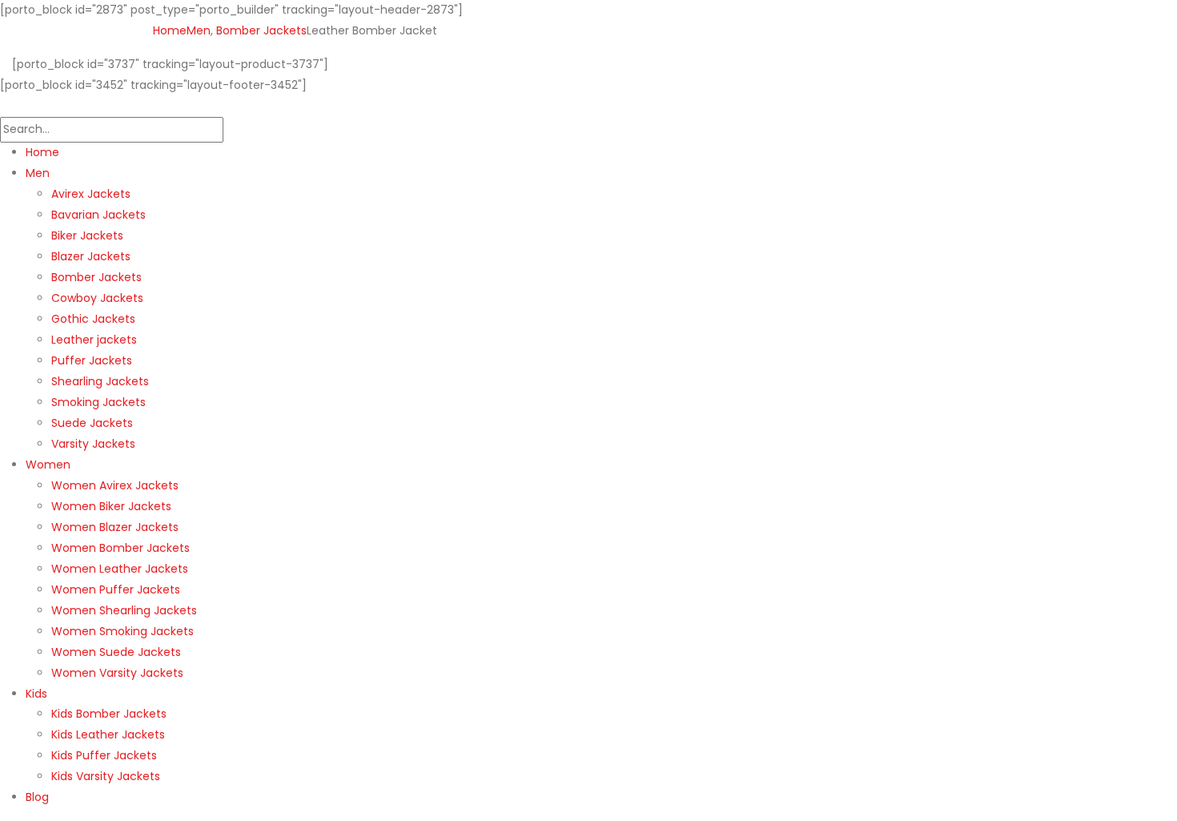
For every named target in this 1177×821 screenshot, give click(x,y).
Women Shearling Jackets (124, 610)
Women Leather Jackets (119, 569)
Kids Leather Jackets (108, 734)
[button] (9, 106)
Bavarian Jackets (98, 215)
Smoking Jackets (98, 402)
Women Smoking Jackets (122, 631)
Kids (36, 694)
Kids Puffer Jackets (104, 755)
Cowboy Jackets (97, 298)
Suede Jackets (92, 423)
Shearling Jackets (100, 381)
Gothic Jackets (93, 319)
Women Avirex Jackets (115, 485)
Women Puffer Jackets (115, 590)
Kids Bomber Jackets (109, 714)
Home (42, 152)
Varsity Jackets (93, 444)
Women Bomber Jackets (120, 548)
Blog (37, 797)
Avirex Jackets (91, 194)
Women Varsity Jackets (117, 673)
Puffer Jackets (91, 360)
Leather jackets (94, 340)
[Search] (232, 129)
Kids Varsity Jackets (105, 776)
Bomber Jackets (96, 277)
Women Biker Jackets (111, 506)
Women (48, 465)
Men (38, 173)
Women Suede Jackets (116, 652)
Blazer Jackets (91, 256)
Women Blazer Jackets (115, 527)
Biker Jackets (87, 235)
